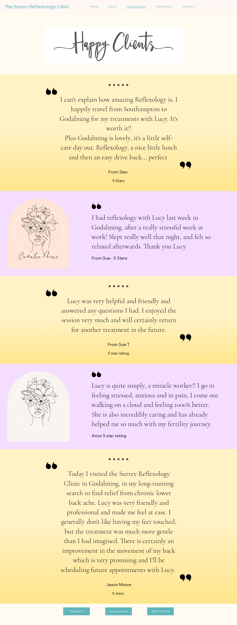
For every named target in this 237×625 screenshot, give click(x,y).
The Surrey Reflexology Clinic (37, 7)
